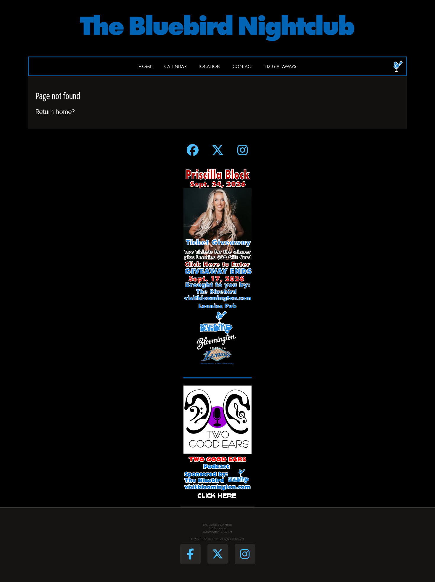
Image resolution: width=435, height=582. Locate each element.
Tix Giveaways (281, 66)
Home (145, 66)
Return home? (55, 112)
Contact (243, 66)
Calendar (175, 66)
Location (210, 66)
